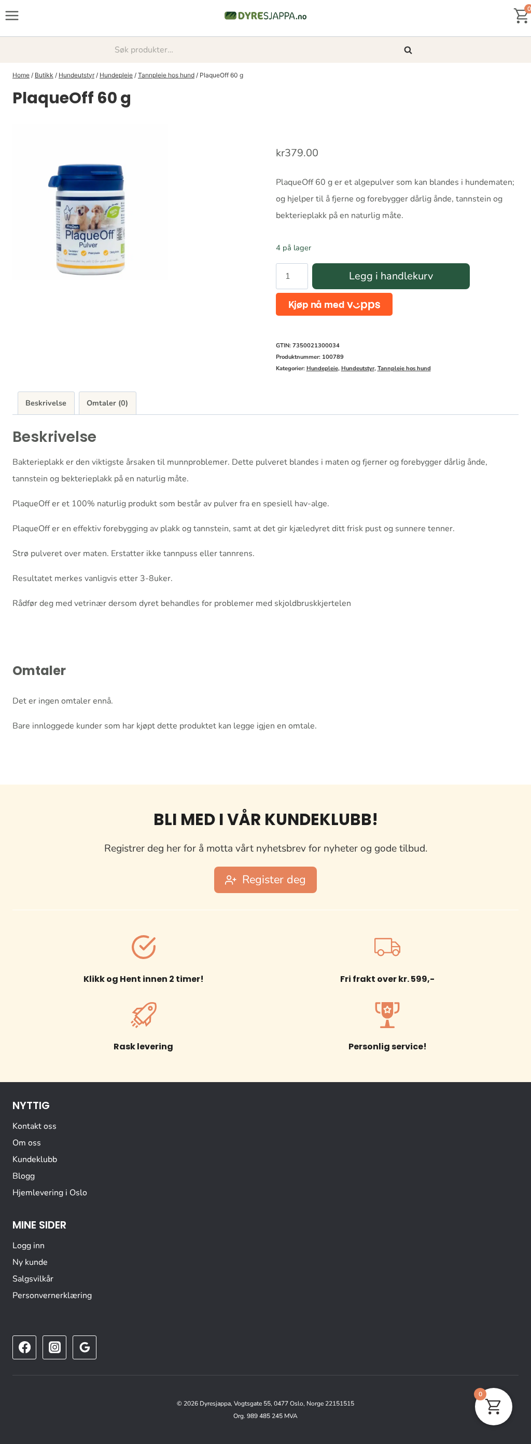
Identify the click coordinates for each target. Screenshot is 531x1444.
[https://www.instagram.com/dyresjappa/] (54, 1347)
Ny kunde (30, 1262)
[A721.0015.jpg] (90, 202)
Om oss (26, 1143)
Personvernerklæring (52, 1295)
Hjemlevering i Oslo (49, 1192)
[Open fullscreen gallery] (245, 269)
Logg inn (28, 1245)
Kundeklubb (34, 1159)
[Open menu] (12, 15)
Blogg (23, 1176)
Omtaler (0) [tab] (107, 403)
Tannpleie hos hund (404, 368)
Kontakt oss (34, 1126)
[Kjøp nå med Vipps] (334, 304)
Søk (409, 50)
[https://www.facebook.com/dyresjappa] (24, 1347)
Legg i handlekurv (391, 276)
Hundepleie (322, 368)
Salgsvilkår (32, 1279)
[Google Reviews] (84, 1347)
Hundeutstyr (357, 368)
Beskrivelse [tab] (45, 403)
